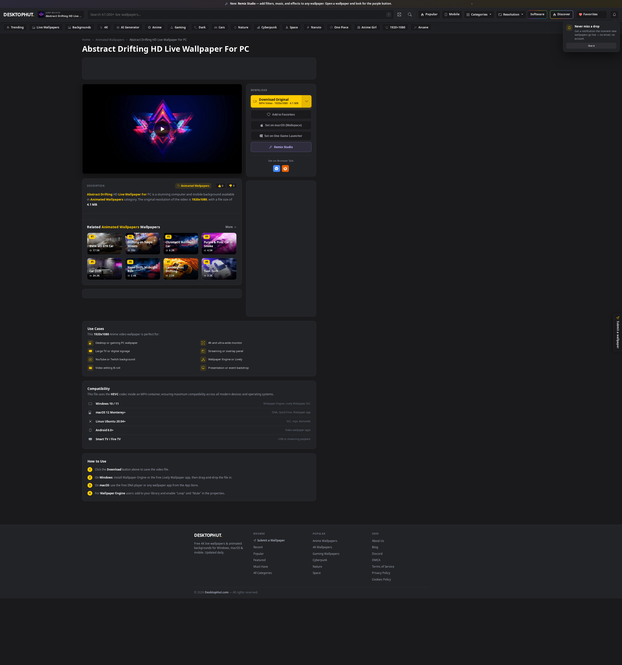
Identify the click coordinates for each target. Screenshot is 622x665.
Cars (222, 27)
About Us (378, 541)
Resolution (511, 15)
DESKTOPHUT (208, 535)
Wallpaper (133, 194)
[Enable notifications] (614, 14)
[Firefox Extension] (285, 168)
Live (121, 194)
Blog (375, 547)
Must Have (260, 566)
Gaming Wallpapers (326, 554)
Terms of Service (383, 566)
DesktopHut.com (216, 592)
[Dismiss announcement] (472, 4)
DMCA (376, 560)
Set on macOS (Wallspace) (283, 125)
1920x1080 (199, 199)
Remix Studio (283, 147)
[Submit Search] (410, 14)
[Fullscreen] (236, 170)
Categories (479, 15)
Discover (563, 14)
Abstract (93, 194)
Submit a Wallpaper (271, 540)
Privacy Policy (381, 573)
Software (537, 14)
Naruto (316, 27)
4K (106, 27)
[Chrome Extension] (276, 168)
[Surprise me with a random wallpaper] (399, 14)
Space (294, 27)
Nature (243, 27)
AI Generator (130, 27)
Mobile (454, 14)
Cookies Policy (381, 579)
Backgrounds (81, 27)
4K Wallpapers (322, 547)
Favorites (592, 14)
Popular (431, 14)
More (229, 227)
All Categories (262, 573)
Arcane (423, 27)
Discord (377, 554)
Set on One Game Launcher (283, 135)
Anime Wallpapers (325, 541)
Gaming (180, 27)
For (144, 194)
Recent (258, 547)
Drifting (106, 194)
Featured (259, 560)
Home (86, 40)
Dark (202, 27)
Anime (157, 27)
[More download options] (306, 101)
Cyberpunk (269, 27)
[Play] (88, 170)
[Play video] (162, 129)
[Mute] (209, 170)
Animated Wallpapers (109, 40)
